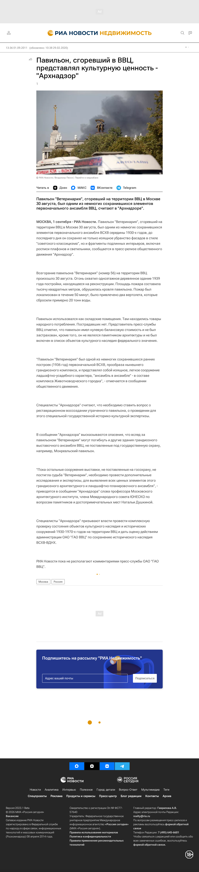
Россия (58, 581)
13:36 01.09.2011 (16, 47)
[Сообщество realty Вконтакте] (107, 766)
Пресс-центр (108, 796)
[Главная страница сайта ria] (70, 33)
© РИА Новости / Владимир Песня (54, 177)
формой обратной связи (149, 844)
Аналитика (51, 789)
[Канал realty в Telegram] (122, 766)
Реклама (56, 796)
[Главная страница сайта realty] (99, 33)
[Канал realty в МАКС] (76, 766)
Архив (167, 796)
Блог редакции (131, 796)
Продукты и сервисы (80, 796)
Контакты (152, 796)
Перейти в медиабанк (86, 177)
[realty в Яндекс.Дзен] (92, 766)
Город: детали (106, 789)
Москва (43, 581)
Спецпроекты (37, 796)
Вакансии (12, 816)
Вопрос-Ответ (128, 789)
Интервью (69, 789)
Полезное (86, 789)
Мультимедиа (150, 789)
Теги (166, 789)
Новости (35, 789)
